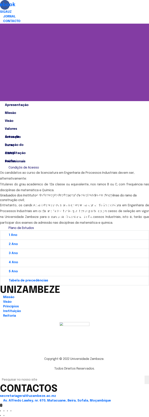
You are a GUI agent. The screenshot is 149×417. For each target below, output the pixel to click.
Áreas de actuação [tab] (13, 137)
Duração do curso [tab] (14, 145)
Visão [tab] (9, 121)
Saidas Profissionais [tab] (15, 161)
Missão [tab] (10, 113)
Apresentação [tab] (17, 105)
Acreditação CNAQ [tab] (15, 153)
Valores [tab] (11, 129)
